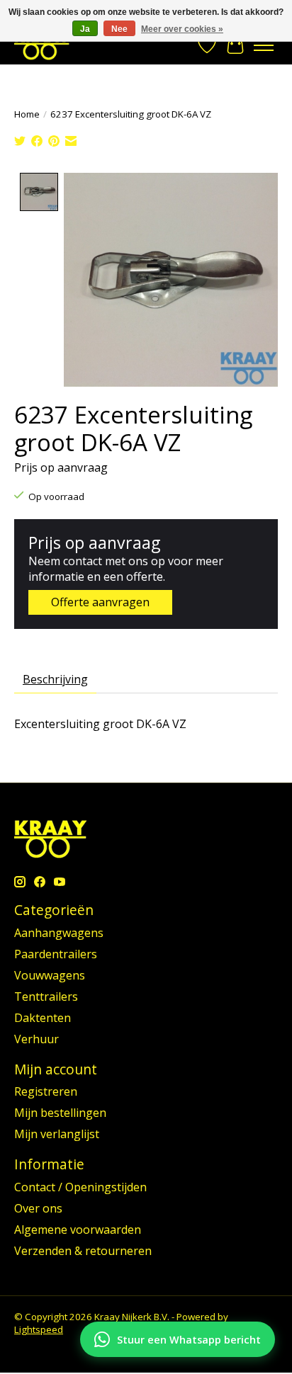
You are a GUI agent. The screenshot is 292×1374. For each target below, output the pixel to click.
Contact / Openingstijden (80, 1187)
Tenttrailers (46, 996)
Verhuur (36, 1039)
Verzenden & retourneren (83, 1251)
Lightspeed (38, 1329)
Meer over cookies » (182, 29)
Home (27, 114)
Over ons (38, 1208)
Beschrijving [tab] (55, 679)
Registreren (45, 1091)
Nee (119, 29)
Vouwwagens (49, 975)
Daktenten (42, 1018)
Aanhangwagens (58, 933)
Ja (85, 29)
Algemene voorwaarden (77, 1229)
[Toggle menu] (263, 45)
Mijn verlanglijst (56, 1134)
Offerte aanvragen (100, 602)
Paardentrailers (55, 954)
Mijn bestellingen (60, 1112)
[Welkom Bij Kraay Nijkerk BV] (41, 44)
